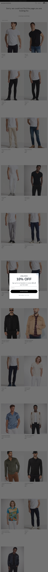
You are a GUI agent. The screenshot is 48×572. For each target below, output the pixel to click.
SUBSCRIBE (24, 291)
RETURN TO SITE (24, 295)
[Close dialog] (38, 274)
